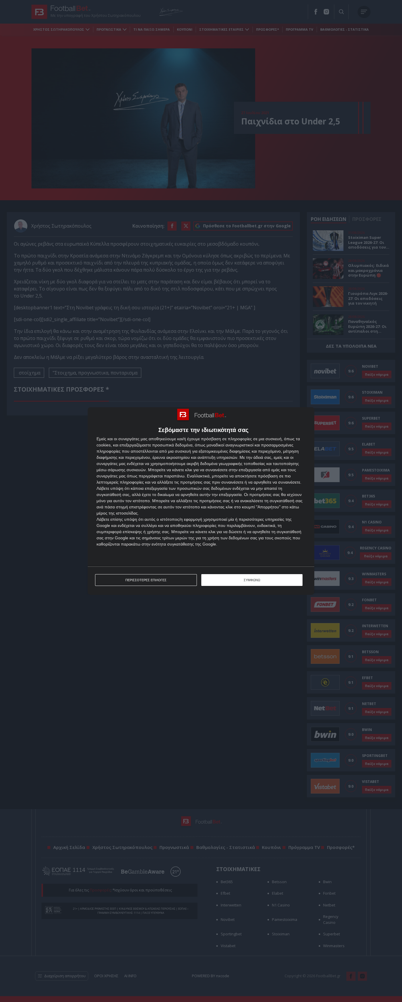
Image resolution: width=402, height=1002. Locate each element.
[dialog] (201, 501)
